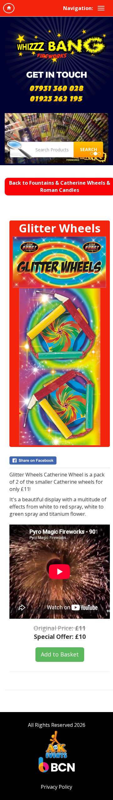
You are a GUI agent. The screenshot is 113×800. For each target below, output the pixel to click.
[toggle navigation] (101, 8)
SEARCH (88, 149)
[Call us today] (56, 87)
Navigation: (78, 8)
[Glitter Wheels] (59, 340)
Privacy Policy (56, 786)
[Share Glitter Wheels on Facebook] (59, 460)
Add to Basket (60, 654)
